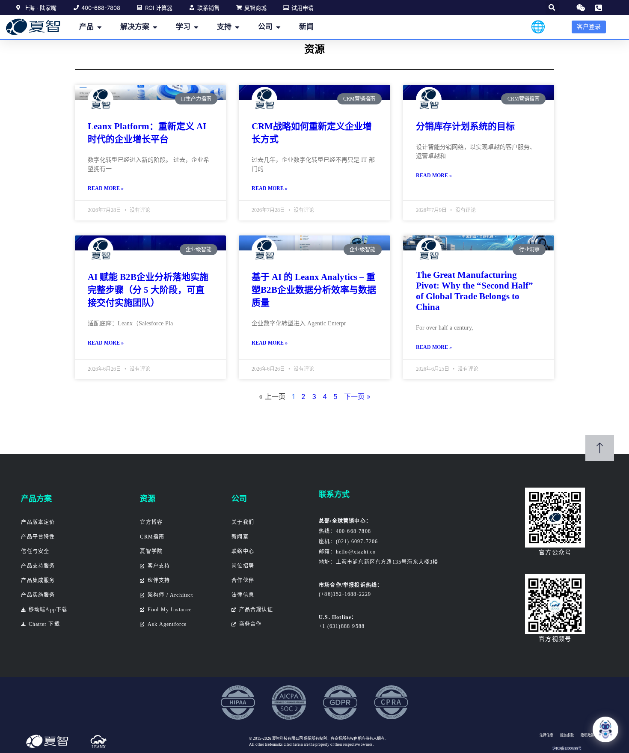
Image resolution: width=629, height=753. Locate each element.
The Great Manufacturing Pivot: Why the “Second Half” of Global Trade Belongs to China (474, 291)
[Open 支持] (237, 27)
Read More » (106, 188)
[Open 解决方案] (155, 27)
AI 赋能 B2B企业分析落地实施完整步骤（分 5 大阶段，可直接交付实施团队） (148, 290)
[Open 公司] (278, 27)
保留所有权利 (315, 738)
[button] (552, 7)
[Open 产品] (99, 27)
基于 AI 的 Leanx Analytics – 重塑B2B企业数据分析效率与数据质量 (314, 290)
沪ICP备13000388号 (567, 748)
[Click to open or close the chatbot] (605, 729)
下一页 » (357, 396)
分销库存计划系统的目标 (465, 126)
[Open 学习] (196, 27)
